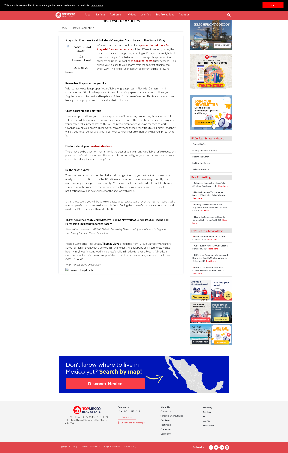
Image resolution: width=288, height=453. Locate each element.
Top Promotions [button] (166, 14)
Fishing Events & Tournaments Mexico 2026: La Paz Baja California (209, 195)
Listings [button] (102, 14)
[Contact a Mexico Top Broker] (79, 270)
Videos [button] (133, 14)
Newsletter (208, 425)
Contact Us (165, 411)
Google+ (96, 264)
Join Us (206, 421)
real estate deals (101, 146)
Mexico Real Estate (82, 27)
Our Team (165, 420)
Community (165, 433)
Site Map (207, 412)
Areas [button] (89, 14)
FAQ (205, 416)
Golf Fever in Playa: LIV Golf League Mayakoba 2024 (210, 247)
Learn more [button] (97, 5)
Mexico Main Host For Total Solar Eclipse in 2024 (208, 238)
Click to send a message (132, 422)
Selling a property (200, 169)
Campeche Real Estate (88, 243)
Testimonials (166, 424)
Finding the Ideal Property (204, 150)
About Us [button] (185, 14)
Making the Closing (201, 163)
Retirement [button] (118, 14)
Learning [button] (147, 14)
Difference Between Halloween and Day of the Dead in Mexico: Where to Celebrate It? (210, 258)
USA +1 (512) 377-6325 (129, 411)
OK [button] (273, 5)
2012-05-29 (81, 61)
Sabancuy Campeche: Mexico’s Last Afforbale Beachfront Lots (210, 184)
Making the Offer (200, 156)
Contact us (127, 417)
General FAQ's (199, 144)
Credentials (165, 429)
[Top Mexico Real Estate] (65, 15)
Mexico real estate (142, 60)
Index (64, 27)
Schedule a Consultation (171, 415)
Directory (207, 407)
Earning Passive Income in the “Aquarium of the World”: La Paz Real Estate (209, 207)
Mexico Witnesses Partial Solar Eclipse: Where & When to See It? (208, 270)
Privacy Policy (130, 446)
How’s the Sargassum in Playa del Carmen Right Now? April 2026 (209, 220)
